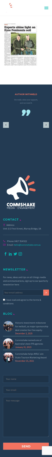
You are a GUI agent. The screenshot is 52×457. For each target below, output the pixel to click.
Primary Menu (46, 8)
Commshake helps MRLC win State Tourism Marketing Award (31, 355)
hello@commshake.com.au (27, 244)
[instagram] (20, 254)
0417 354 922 (20, 241)
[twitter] (15, 254)
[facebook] (5, 254)
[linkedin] (10, 254)
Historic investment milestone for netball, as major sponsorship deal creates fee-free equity (31, 326)
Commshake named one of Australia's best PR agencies (29, 342)
